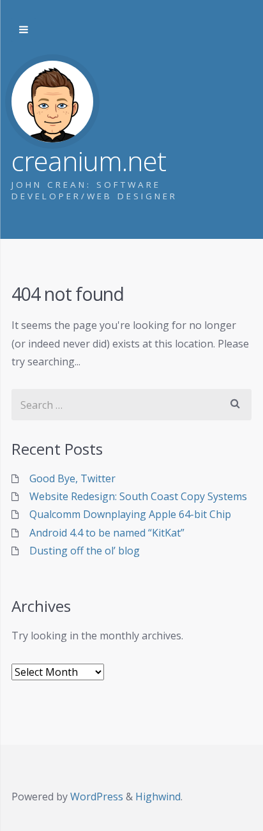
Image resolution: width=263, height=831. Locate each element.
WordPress (96, 796)
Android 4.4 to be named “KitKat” (106, 533)
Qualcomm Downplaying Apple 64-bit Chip (130, 514)
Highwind (158, 796)
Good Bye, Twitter (72, 478)
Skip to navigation (23, 30)
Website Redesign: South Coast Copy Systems (138, 496)
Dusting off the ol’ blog (84, 551)
